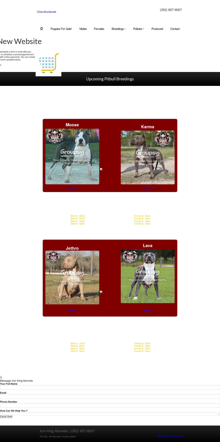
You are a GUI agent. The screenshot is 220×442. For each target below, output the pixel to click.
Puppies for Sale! (61, 28)
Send (9, 417)
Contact (175, 28)
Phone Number (8, 401)
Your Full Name (8, 383)
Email (3, 392)
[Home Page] (41, 28)
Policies (137, 28)
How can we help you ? (14, 410)
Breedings (118, 28)
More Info (72, 187)
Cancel (3, 417)
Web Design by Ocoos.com (170, 436)
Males (83, 28)
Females (99, 28)
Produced (157, 28)
